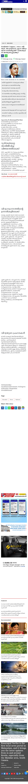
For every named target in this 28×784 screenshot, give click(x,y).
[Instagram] (7, 774)
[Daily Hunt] (23, 774)
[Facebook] (2, 774)
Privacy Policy (17, 765)
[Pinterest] (14, 774)
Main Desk (5, 61)
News (11, 400)
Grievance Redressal (6, 767)
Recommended (6, 620)
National (18, 400)
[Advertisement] (14, 27)
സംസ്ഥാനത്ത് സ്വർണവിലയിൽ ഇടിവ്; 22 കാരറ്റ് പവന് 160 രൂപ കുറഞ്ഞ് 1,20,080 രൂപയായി (13, 176)
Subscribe (16, 767)
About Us (16, 763)
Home (3, 43)
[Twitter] (5, 774)
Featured (4, 601)
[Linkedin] (10, 774)
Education (9, 43)
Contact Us (3, 765)
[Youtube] (12, 774)
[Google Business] (17, 773)
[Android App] (20, 773)
